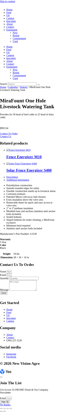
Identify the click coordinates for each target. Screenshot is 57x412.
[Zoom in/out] (1, 408)
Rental (16, 35)
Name (3, 271)
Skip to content (7, 1)
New (15, 32)
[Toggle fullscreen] (4, 408)
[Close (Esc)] (11, 408)
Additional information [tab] (17, 180)
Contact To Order (9, 133)
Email (3, 275)
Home (9, 9)
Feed (8, 12)
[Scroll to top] (1, 377)
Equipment (11, 29)
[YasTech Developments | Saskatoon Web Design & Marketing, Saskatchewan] (5, 373)
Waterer (24, 87)
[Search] (38, 84)
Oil (8, 15)
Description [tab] (12, 177)
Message (4, 289)
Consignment (19, 38)
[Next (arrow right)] (4, 411)
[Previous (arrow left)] (1, 411)
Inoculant (11, 21)
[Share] (7, 408)
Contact (10, 27)
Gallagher (13, 87)
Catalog (10, 18)
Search (3, 84)
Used (15, 41)
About (9, 24)
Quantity (4, 278)
